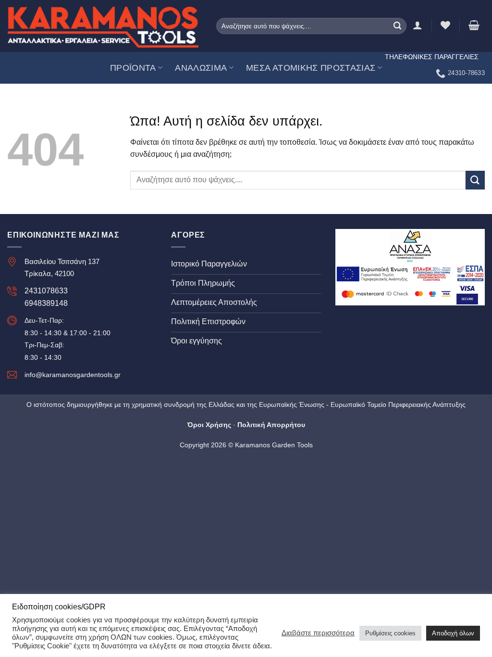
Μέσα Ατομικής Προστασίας (310, 68)
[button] (474, 25)
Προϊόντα (133, 68)
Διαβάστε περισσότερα (318, 633)
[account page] (417, 25)
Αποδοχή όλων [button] (453, 633)
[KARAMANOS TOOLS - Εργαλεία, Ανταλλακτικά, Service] (103, 26)
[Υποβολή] (397, 26)
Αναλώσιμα (201, 68)
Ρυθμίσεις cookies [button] (390, 633)
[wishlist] (445, 25)
